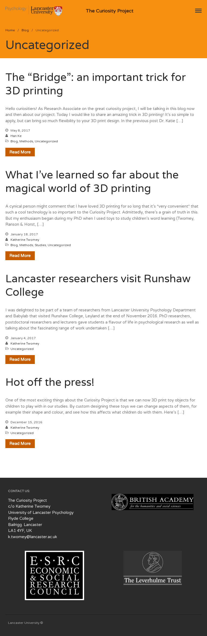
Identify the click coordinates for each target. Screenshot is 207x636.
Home (10, 30)
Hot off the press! (49, 382)
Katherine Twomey (25, 240)
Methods (26, 141)
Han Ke (16, 136)
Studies (40, 245)
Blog (25, 30)
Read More (20, 152)
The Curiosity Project (109, 11)
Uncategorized (46, 141)
